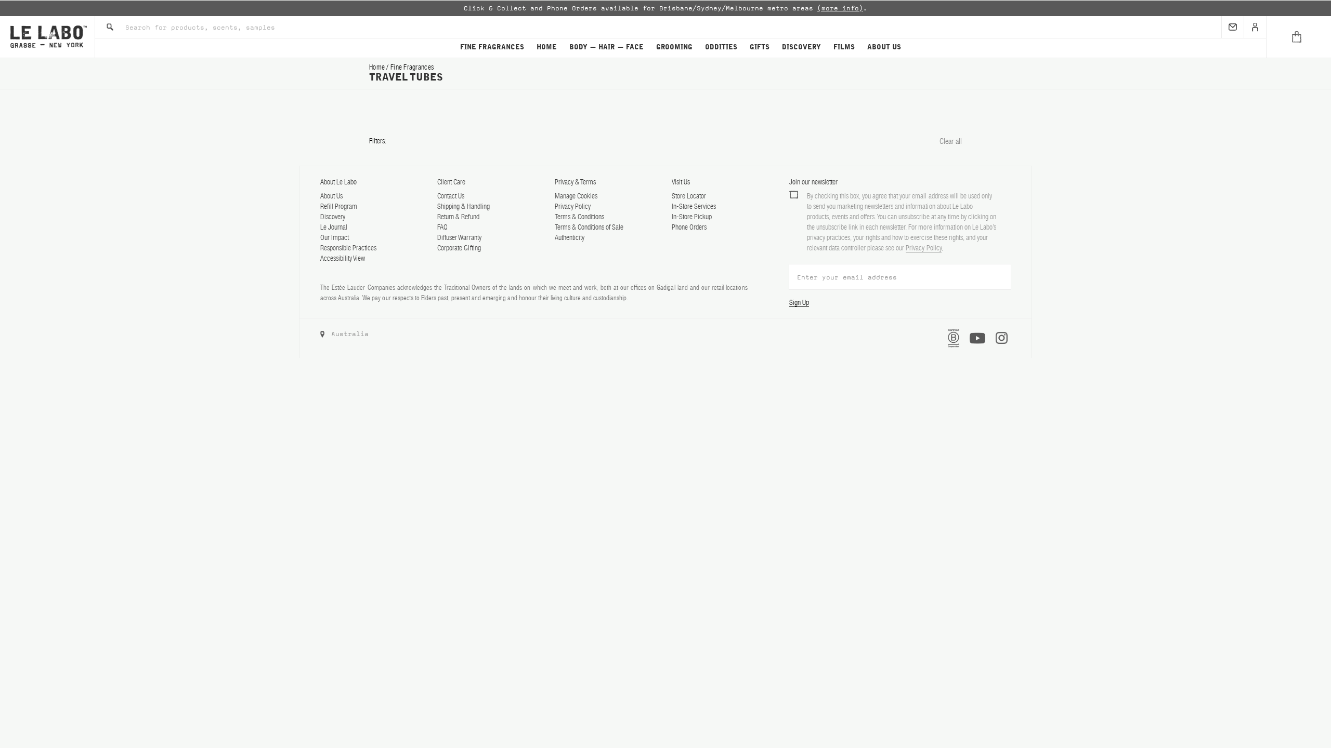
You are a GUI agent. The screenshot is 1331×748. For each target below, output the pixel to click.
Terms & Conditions (579, 216)
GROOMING (674, 47)
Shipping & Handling (463, 206)
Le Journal (333, 227)
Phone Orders (689, 227)
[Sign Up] (1233, 27)
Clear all (950, 141)
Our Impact (334, 237)
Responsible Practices (348, 248)
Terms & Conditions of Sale (589, 227)
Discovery (332, 216)
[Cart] (1298, 37)
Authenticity (569, 237)
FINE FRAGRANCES (492, 47)
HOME (547, 47)
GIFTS (759, 47)
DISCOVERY (801, 47)
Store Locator (689, 196)
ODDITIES (721, 47)
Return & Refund (458, 216)
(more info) (840, 8)
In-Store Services (694, 206)
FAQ (442, 227)
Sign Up (799, 302)
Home (377, 67)
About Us (331, 196)
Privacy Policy (573, 206)
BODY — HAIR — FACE (606, 47)
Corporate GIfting (458, 248)
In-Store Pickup (692, 216)
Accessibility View (342, 258)
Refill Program (338, 206)
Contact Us (450, 196)
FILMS (844, 47)
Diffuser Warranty (459, 237)
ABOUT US (884, 47)
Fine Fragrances (412, 67)
